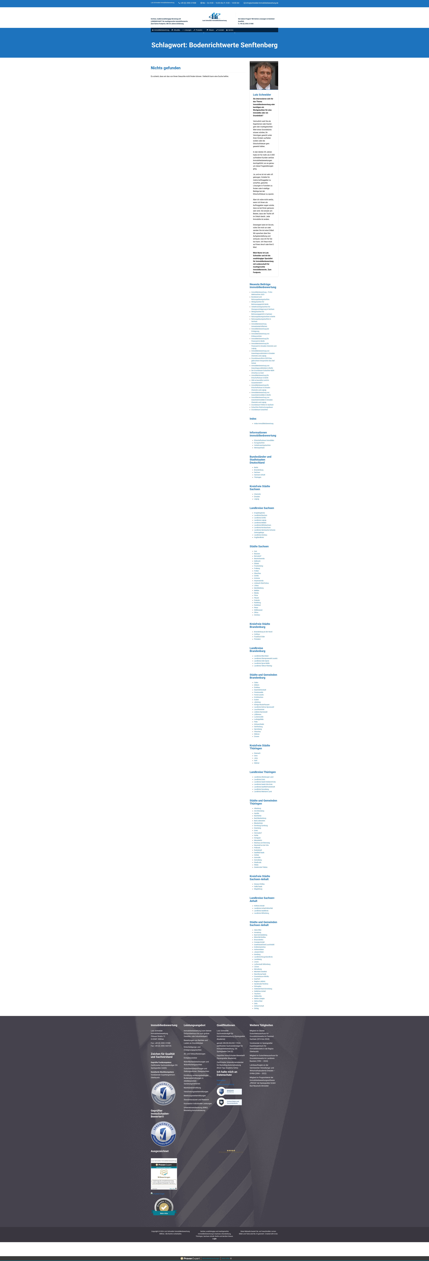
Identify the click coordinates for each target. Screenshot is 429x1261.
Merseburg (258, 969)
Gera (256, 756)
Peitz (256, 722)
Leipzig (256, 499)
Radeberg (257, 603)
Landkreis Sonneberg (261, 789)
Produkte (199, 30)
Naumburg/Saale (260, 974)
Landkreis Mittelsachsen (262, 525)
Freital (256, 571)
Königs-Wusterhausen (261, 704)
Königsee (257, 838)
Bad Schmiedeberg (260, 935)
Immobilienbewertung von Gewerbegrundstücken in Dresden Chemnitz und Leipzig (263, 353)
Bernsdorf (257, 556)
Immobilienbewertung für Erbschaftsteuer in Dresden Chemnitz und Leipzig (260, 387)
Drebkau (257, 687)
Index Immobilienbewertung (263, 423)
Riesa (256, 607)
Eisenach (257, 753)
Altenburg (257, 808)
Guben (256, 700)
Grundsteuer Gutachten (259, 410)
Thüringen (257, 477)
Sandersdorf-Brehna (261, 984)
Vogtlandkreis (259, 537)
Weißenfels (258, 996)
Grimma (257, 578)
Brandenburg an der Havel (263, 632)
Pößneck (257, 848)
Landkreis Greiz (259, 779)
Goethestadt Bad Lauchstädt (264, 944)
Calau (256, 682)
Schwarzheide (259, 724)
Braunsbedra (258, 940)
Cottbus (257, 634)
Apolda (256, 813)
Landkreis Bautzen (260, 515)
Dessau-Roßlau (259, 884)
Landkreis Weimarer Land (263, 791)
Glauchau (257, 573)
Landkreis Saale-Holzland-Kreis (265, 782)
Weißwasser (258, 610)
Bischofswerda (259, 558)
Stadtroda (257, 862)
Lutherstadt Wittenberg (262, 964)
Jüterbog (257, 702)
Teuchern (257, 994)
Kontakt (221, 30)
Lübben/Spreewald (260, 712)
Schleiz (256, 855)
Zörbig (256, 1008)
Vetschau (257, 731)
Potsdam (257, 639)
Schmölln (257, 857)
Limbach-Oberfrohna (261, 583)
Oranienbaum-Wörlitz (261, 976)
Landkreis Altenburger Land (263, 777)
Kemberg (257, 954)
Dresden (257, 496)
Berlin (256, 467)
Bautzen (257, 554)
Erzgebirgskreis (259, 513)
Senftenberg (258, 727)
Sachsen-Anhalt (259, 475)
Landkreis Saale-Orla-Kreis (263, 784)
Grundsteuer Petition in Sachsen (262, 405)
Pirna (256, 595)
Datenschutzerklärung (225, 1084)
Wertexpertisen (259, 448)
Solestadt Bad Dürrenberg (263, 989)
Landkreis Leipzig (260, 520)
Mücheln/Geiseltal (260, 971)
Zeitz (256, 1003)
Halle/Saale (258, 886)
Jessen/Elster (259, 952)
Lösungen (187, 30)
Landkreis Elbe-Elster (261, 656)
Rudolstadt (258, 850)
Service (230, 30)
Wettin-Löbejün (259, 998)
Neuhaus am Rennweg (262, 843)
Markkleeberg (259, 588)
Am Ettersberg (259, 811)
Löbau (256, 585)
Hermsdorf (258, 833)
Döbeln (256, 563)
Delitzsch (257, 561)
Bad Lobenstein (259, 821)
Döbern (256, 685)
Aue (255, 551)
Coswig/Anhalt (259, 942)
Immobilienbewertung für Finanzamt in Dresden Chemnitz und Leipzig (263, 346)
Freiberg (257, 568)
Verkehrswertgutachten (262, 445)
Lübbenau (257, 714)
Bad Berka (257, 816)
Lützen (256, 967)
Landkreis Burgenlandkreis (263, 957)
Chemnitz (257, 494)
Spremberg (258, 729)
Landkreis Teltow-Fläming (263, 666)
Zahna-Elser (258, 1001)
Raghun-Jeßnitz (259, 981)
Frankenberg (258, 566)
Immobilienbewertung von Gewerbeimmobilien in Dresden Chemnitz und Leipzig (262, 400)
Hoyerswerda (258, 581)
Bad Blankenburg (260, 818)
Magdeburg (258, 889)
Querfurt (257, 979)
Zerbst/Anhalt (259, 1006)
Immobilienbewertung (161, 30)
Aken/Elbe (257, 930)
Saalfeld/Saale (259, 852)
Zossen (256, 736)
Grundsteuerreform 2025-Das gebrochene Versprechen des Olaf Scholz (263, 360)
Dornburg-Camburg (261, 825)
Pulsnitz (257, 600)
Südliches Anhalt (260, 991)
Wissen (211, 30)
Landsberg (258, 959)
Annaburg (257, 932)
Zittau (256, 612)
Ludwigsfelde (258, 719)
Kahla (256, 835)
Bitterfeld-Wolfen (260, 937)
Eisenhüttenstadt (260, 690)
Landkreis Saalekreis (261, 911)
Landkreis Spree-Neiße (262, 663)
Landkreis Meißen (260, 523)
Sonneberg (258, 860)
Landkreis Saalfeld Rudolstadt (264, 787)
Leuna (256, 962)
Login (214, 1239)
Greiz (256, 830)
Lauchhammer (259, 709)
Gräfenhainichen (260, 947)
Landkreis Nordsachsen (262, 527)
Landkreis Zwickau (260, 535)
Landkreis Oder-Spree (261, 661)
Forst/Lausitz (259, 695)
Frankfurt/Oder (259, 637)
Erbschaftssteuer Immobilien (264, 440)
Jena (256, 758)
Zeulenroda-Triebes (260, 867)
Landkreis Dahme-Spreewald (264, 707)
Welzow (257, 734)
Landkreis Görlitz (260, 518)
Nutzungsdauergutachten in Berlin (263, 316)
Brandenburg (258, 470)
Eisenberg (257, 828)
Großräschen (258, 697)
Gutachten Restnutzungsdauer (262, 407)
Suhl (255, 760)
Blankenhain (258, 823)
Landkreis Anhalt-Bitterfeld (263, 908)
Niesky (256, 593)
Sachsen (257, 472)
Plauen (256, 598)
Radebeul (257, 605)
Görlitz (256, 576)
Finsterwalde (258, 692)
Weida (256, 865)
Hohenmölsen (259, 949)
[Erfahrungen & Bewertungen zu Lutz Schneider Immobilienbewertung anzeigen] (164, 1174)
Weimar (256, 763)
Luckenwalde (258, 717)
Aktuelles (177, 30)
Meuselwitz (258, 840)
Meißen (256, 590)
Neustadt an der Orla (261, 845)
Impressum (221, 1080)
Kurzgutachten (259, 443)
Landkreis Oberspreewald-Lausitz (265, 658)
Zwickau (257, 615)
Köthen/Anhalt (259, 906)
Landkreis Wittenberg (261, 913)
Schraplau (257, 986)
